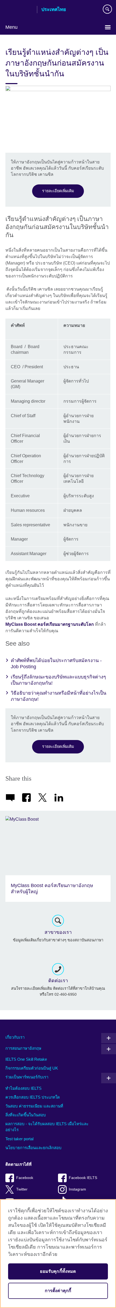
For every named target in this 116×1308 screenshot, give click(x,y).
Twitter (22, 1189)
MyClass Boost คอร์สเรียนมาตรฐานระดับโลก (50, 624)
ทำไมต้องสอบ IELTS (23, 1088)
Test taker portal (19, 1139)
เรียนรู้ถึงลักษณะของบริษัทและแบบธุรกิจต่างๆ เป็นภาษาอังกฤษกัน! (58, 680)
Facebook (24, 1178)
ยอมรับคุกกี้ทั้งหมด (58, 1271)
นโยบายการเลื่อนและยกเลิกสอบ (33, 1147)
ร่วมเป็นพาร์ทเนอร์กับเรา (26, 1077)
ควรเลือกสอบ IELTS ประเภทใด (32, 1097)
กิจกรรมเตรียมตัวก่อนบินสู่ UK (31, 1068)
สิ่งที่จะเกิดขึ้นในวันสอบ (25, 1115)
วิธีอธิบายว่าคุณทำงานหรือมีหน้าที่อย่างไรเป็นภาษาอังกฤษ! (58, 696)
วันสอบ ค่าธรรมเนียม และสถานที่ (34, 1106)
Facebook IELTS (83, 1178)
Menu (11, 27)
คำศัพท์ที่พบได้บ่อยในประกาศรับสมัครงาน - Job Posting (56, 663)
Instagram (77, 1189)
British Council (19, 10)
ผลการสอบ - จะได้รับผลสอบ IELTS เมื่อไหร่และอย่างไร (46, 1126)
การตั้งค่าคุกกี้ (58, 1290)
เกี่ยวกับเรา (15, 1037)
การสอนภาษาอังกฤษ (23, 1048)
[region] (58, 1253)
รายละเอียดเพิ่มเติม (58, 191)
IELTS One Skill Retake (26, 1059)
